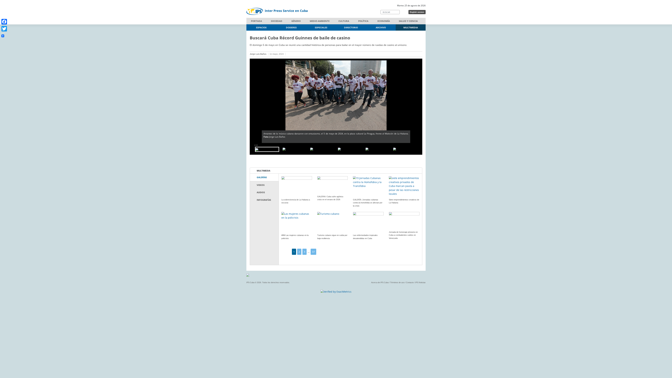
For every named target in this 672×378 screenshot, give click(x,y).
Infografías (264, 199)
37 (313, 251)
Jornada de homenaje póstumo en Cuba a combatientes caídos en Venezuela (403, 235)
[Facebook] (4, 21)
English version (417, 12)
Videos (261, 185)
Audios (261, 192)
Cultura (343, 21)
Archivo (381, 27)
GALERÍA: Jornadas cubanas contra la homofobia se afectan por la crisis (367, 203)
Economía (383, 21)
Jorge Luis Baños (258, 54)
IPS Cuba (250, 282)
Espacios (261, 27)
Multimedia (410, 27)
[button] (256, 100)
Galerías (262, 177)
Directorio (351, 27)
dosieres (291, 27)
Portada (256, 21)
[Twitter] (4, 28)
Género (296, 21)
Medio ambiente (320, 21)
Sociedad (276, 21)
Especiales (321, 27)
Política (363, 21)
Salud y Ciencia (408, 21)
